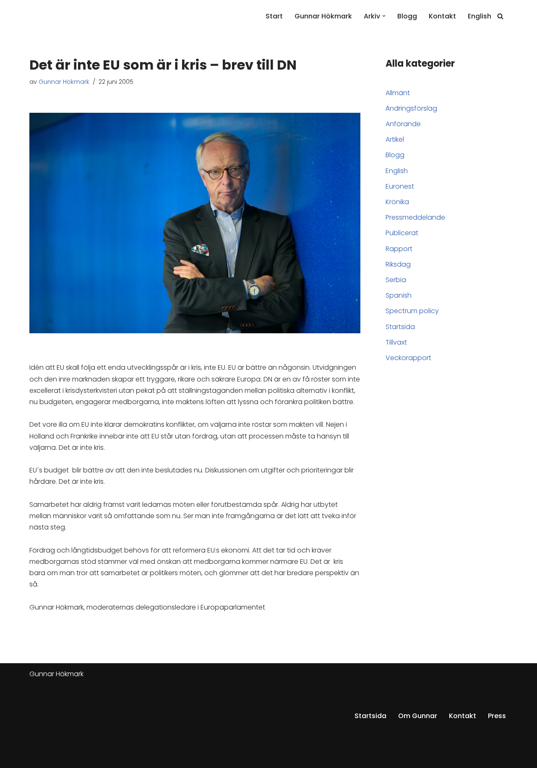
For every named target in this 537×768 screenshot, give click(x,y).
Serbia (396, 280)
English (479, 16)
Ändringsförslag (411, 108)
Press (497, 716)
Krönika (397, 202)
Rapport (399, 249)
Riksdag (398, 264)
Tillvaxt (396, 342)
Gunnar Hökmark (323, 16)
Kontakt (442, 16)
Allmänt (398, 93)
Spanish (399, 295)
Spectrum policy (412, 311)
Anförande (403, 124)
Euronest (400, 186)
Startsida (400, 327)
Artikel (395, 139)
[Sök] (500, 16)
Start (274, 16)
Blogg (407, 16)
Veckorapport (408, 358)
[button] (384, 16)
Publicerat (402, 233)
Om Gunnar (417, 716)
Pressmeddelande (415, 217)
